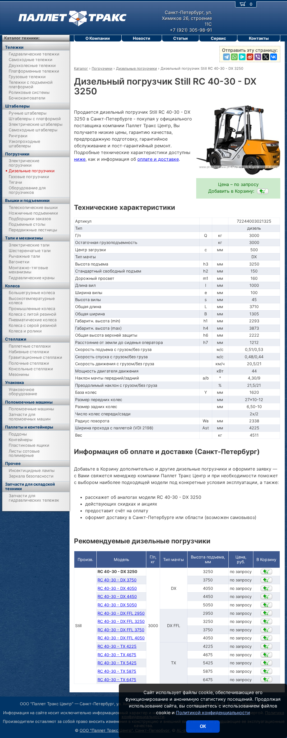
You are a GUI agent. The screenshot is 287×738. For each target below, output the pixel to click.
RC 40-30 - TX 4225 (117, 646)
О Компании (97, 38)
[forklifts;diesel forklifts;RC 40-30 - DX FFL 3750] (266, 630)
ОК (203, 726)
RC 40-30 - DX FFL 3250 (121, 621)
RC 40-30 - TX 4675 (117, 654)
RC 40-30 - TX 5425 (117, 662)
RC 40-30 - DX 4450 (117, 596)
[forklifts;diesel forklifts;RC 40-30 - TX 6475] (266, 679)
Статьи (180, 38)
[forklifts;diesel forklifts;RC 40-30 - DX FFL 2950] (266, 613)
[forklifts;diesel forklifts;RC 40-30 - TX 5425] (266, 663)
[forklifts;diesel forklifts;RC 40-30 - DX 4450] (266, 596)
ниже (79, 159)
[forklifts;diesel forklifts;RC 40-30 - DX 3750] (266, 580)
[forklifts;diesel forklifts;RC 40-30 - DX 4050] (266, 588)
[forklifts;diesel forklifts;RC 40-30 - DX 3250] (263, 191)
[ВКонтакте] (273, 56)
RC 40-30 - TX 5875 (117, 671)
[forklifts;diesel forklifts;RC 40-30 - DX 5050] (266, 605)
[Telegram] (226, 56)
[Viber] (257, 56)
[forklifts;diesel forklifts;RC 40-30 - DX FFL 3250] (266, 621)
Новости (141, 38)
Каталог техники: (22, 38)
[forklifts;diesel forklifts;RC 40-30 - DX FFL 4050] (266, 638)
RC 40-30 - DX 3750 (117, 580)
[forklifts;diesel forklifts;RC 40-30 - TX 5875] (266, 671)
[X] (265, 56)
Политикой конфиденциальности (213, 712)
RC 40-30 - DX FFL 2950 (121, 613)
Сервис (218, 38)
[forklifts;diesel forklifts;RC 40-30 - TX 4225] (266, 646)
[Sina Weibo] (250, 56)
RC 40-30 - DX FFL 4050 (121, 637)
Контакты (259, 38)
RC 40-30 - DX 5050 (117, 604)
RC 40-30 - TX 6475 (117, 679)
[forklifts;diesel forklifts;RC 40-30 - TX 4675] (266, 655)
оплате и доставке (158, 159)
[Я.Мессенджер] (242, 56)
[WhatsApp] (234, 56)
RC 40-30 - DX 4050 (117, 588)
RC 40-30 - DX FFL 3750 (121, 629)
